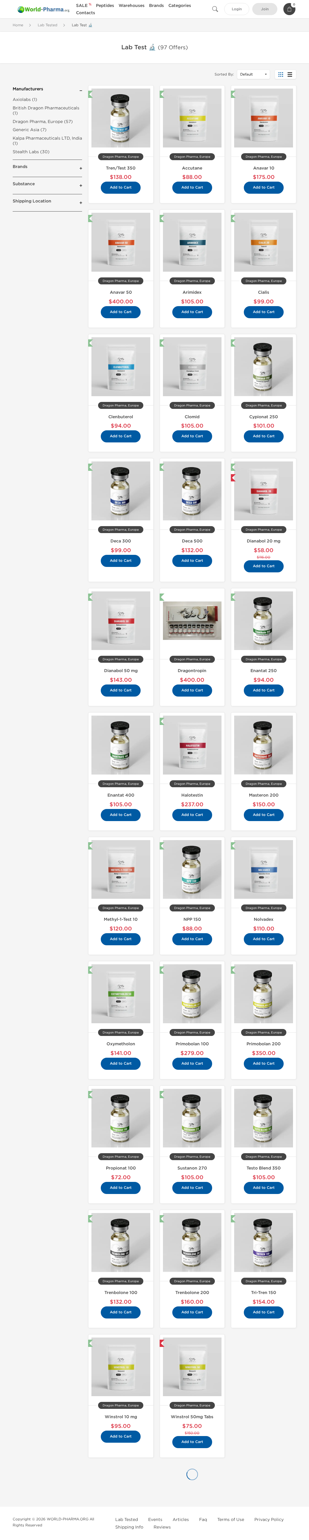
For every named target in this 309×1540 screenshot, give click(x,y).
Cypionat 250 (263, 416)
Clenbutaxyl (120, 1495)
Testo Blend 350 (264, 1168)
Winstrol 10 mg (121, 1416)
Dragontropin (192, 670)
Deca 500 (192, 541)
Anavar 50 (121, 292)
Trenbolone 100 (120, 1292)
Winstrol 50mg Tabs (192, 1416)
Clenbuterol (120, 416)
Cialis (263, 292)
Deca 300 (120, 541)
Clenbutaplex (264, 1365)
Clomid (192, 416)
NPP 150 (192, 919)
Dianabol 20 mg (263, 541)
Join (265, 9)
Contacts (85, 12)
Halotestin (192, 795)
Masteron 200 (264, 795)
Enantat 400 (120, 795)
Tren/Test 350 (120, 168)
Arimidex (192, 292)
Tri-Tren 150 (263, 1292)
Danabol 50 (192, 1495)
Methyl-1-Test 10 (121, 919)
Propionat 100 (121, 1168)
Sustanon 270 (192, 1168)
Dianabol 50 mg (121, 670)
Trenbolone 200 (192, 1292)
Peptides (105, 5)
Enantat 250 (263, 670)
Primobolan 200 (264, 1044)
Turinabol (264, 1495)
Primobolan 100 (192, 1044)
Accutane (192, 168)
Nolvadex (263, 919)
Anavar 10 (263, 168)
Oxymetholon (121, 1044)
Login (237, 9)
